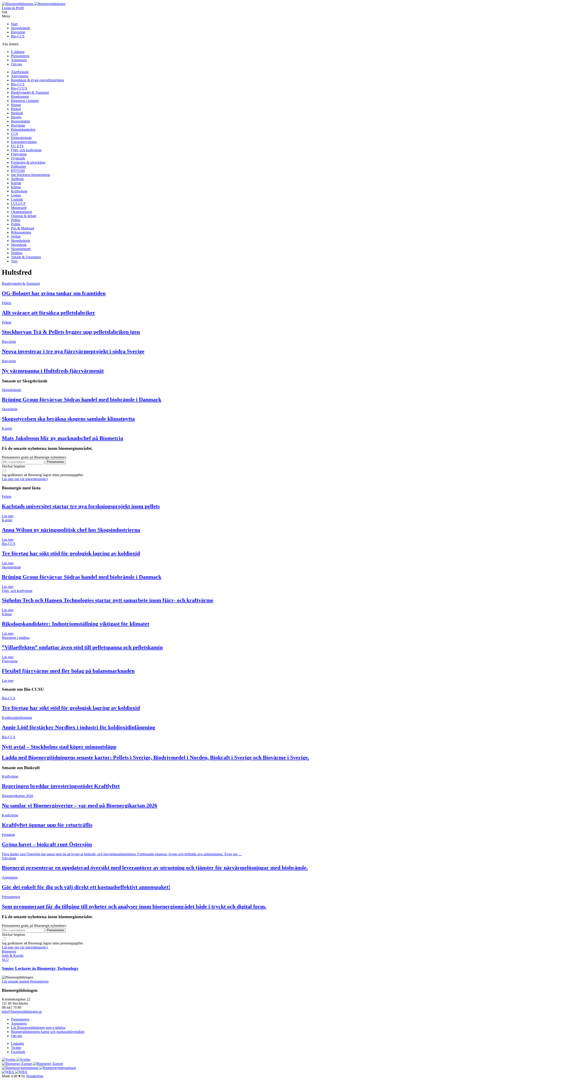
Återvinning (19, 76)
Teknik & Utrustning (26, 257)
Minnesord (19, 208)
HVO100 (18, 171)
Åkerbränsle (20, 72)
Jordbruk (17, 179)
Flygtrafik (18, 158)
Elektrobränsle (21, 138)
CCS (14, 134)
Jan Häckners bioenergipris (30, 175)
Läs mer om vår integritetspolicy (25, 479)
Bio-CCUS (19, 88)
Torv (14, 261)
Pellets (15, 220)
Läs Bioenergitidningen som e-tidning (38, 1027)
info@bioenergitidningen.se (22, 1011)
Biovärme (18, 32)
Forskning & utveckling (28, 162)
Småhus (16, 253)
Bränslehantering (23, 129)
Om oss (16, 64)
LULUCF (18, 203)
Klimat (16, 187)
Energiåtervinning (24, 142)
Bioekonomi (20, 97)
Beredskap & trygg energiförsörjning (37, 80)
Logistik (17, 199)
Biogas (16, 105)
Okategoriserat (21, 212)
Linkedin (17, 1043)
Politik (15, 224)
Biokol (16, 109)
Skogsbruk (19, 245)
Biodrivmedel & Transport (30, 92)
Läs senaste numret (16, 981)
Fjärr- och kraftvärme (26, 150)
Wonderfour (34, 1076)
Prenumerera (20, 56)
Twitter (16, 1048)
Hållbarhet (18, 166)
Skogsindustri (21, 249)
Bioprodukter (20, 121)
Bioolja (16, 117)
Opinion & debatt (23, 216)
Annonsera (19, 60)
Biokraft (17, 113)
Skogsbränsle (20, 28)
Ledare (16, 195)
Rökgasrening (21, 232)
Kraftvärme (19, 191)
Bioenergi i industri (25, 101)
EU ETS (17, 146)
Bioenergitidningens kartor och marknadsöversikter (48, 1032)
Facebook (18, 1052)
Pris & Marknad (22, 228)
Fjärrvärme (19, 154)
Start (14, 24)
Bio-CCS (17, 36)
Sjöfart (16, 236)
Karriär (16, 183)
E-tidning (17, 52)
